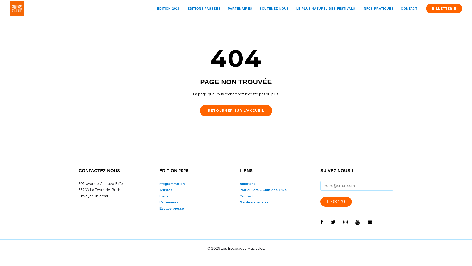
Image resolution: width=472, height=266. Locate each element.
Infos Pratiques (378, 8)
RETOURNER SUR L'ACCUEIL (236, 110)
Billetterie (248, 184)
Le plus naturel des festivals (325, 8)
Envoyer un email (94, 196)
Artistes (165, 190)
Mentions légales (254, 202)
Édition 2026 (168, 8)
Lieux (164, 196)
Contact (409, 8)
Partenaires (240, 8)
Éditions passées (204, 8)
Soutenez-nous (274, 8)
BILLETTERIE (444, 8)
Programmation (172, 184)
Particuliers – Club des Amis (263, 190)
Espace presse (171, 208)
